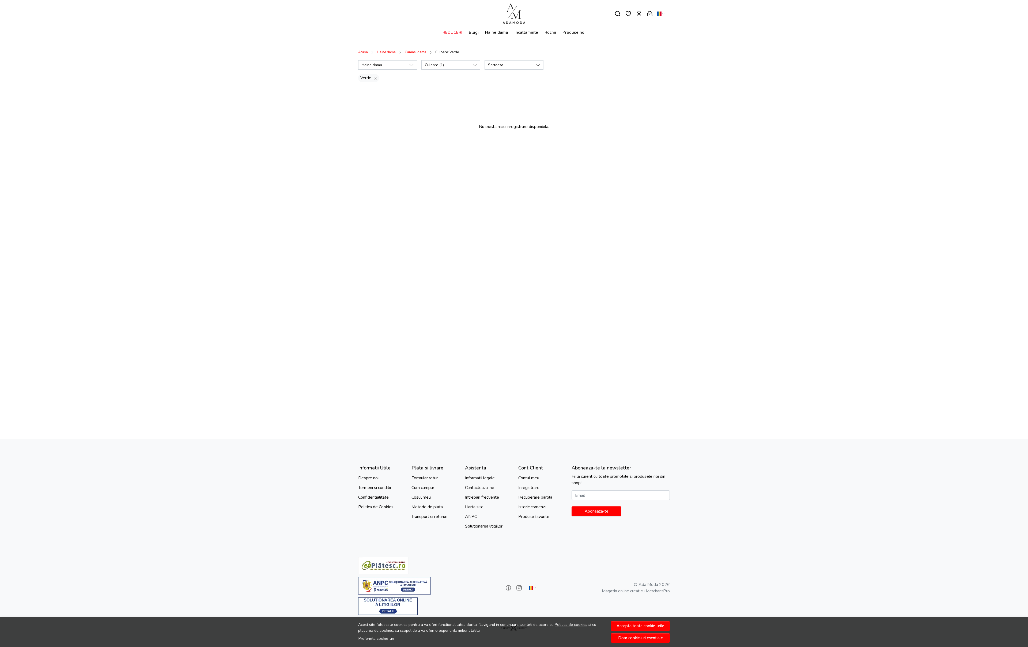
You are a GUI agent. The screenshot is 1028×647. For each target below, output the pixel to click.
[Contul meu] (639, 13)
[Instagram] (519, 587)
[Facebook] (508, 587)
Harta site (474, 507)
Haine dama (496, 32)
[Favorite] (628, 13)
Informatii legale (480, 478)
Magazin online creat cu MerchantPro (636, 591)
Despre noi (368, 478)
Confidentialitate (373, 497)
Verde (365, 78)
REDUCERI (452, 32)
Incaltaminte (526, 32)
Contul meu (528, 478)
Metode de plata (427, 507)
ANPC (471, 517)
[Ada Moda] (514, 13)
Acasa (363, 52)
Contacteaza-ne (479, 488)
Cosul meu (421, 497)
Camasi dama (415, 52)
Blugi (474, 32)
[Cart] (649, 13)
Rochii (550, 32)
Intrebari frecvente (482, 497)
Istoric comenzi (532, 507)
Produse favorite (533, 517)
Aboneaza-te (596, 511)
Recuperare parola (535, 497)
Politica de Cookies (376, 507)
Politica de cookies (571, 624)
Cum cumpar (422, 488)
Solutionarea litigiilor (483, 526)
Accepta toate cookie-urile (640, 626)
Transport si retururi (429, 517)
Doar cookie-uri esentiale (640, 638)
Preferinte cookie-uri (376, 638)
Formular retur (424, 478)
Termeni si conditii (374, 488)
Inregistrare (528, 488)
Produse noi (573, 32)
